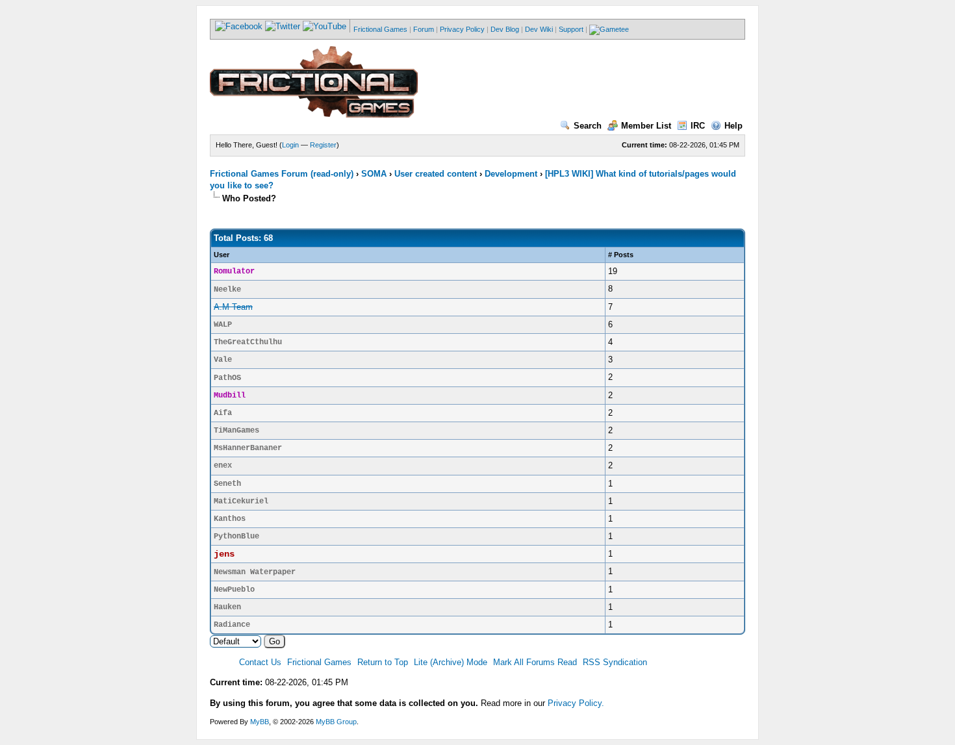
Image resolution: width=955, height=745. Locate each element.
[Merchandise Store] (609, 29)
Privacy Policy (462, 29)
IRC (698, 126)
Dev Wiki (539, 29)
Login (290, 145)
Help (733, 126)
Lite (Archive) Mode (450, 662)
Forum (423, 29)
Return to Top (382, 662)
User (221, 255)
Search (588, 126)
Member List (646, 126)
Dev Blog (504, 29)
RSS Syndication (615, 662)
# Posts (620, 255)
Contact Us (260, 662)
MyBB (259, 722)
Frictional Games (380, 29)
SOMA (374, 174)
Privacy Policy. (576, 703)
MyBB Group (336, 722)
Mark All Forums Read (535, 662)
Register (323, 145)
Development (511, 174)
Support (571, 29)
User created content (435, 174)
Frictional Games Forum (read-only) (281, 174)
